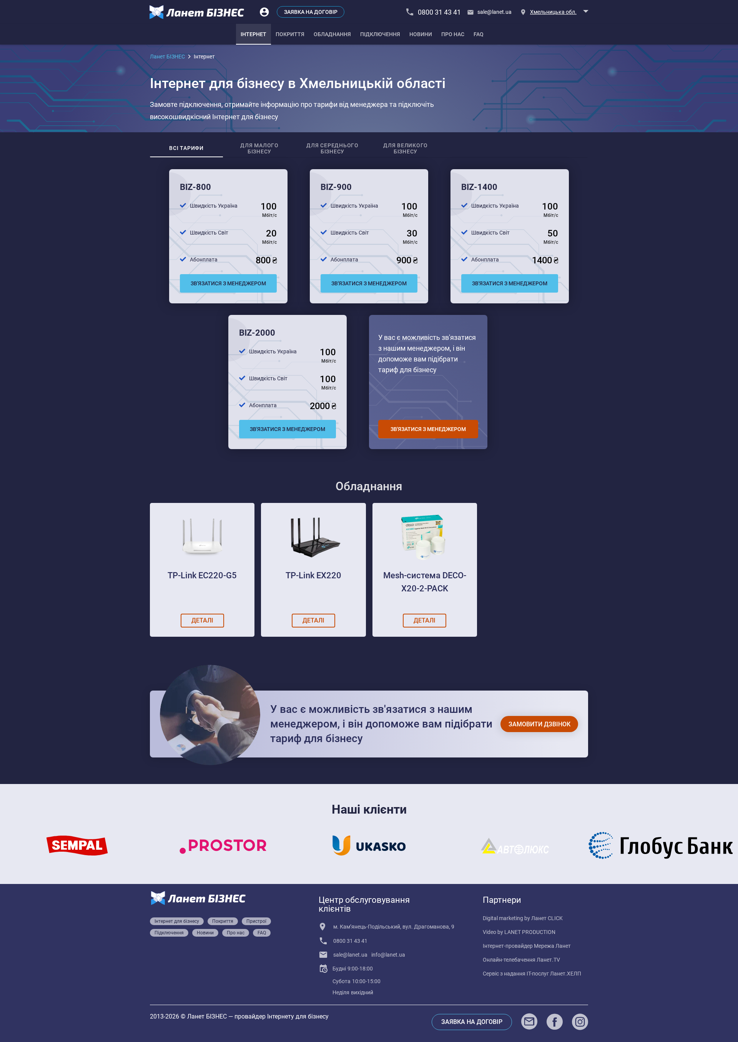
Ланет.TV (548, 960)
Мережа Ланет (552, 946)
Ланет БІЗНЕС (167, 56)
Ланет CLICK (547, 918)
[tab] (253, 34)
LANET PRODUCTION (529, 932)
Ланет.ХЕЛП (565, 973)
